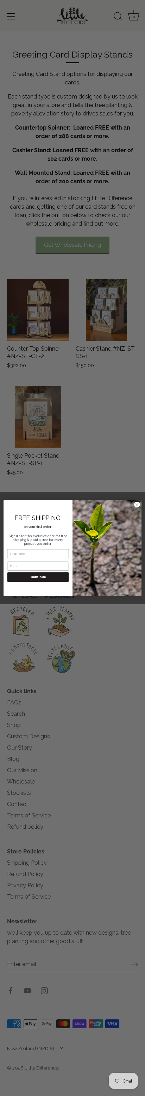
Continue (38, 577)
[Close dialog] (137, 504)
